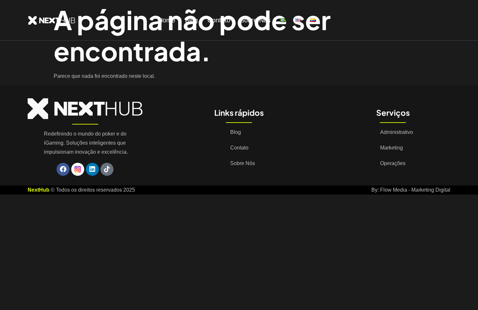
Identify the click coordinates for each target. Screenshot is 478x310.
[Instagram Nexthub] (77, 169)
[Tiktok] (106, 169)
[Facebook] (63, 169)
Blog (191, 20)
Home (166, 20)
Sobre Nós (255, 20)
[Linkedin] (92, 169)
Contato (218, 20)
